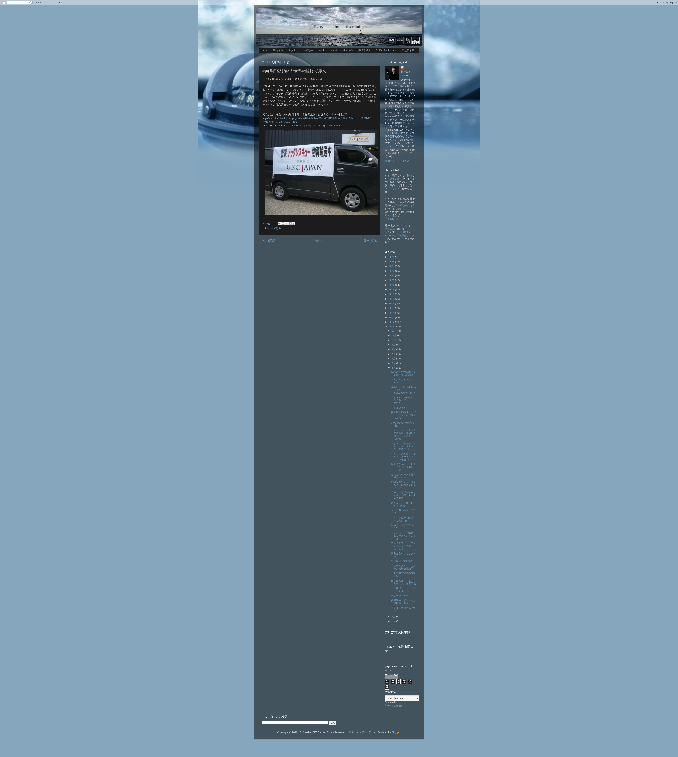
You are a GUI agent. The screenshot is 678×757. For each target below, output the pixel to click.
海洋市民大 (364, 50)
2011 (392, 326)
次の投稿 (269, 241)
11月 (394, 335)
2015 (392, 308)
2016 (392, 303)
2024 (392, 266)
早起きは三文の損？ (402, 561)
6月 (394, 358)
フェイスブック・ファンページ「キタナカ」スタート (403, 546)
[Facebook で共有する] (290, 223)
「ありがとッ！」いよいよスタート (403, 589)
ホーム (320, 241)
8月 (394, 349)
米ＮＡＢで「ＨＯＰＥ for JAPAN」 (403, 504)
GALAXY (348, 50)
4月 (394, 368)
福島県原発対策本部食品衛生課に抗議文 (403, 373)
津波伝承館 (408, 50)
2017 (392, 299)
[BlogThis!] (283, 223)
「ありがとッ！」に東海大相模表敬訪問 (403, 567)
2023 (392, 271)
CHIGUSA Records (386, 50)
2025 (392, 261)
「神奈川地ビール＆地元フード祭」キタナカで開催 (403, 495)
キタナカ (293, 50)
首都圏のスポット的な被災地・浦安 (403, 602)
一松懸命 (308, 50)
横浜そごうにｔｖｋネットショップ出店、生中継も (403, 467)
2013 (392, 317)
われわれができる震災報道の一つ (403, 476)
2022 (392, 275)
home (265, 50)
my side (401, 225)
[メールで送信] (279, 223)
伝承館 (403, 235)
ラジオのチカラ (399, 596)
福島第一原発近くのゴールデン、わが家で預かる (403, 415)
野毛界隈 (278, 50)
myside (334, 50)
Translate (397, 706)
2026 (392, 257)
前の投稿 (370, 241)
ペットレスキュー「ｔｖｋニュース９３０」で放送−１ (403, 457)
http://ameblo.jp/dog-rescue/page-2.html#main (315, 125)
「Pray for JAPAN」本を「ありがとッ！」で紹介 (403, 400)
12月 (395, 330)
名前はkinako (398, 407)
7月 (394, 354)
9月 (394, 344)
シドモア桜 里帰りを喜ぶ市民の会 (402, 519)
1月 (394, 621)
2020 (392, 285)
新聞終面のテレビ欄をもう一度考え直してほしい (403, 485)
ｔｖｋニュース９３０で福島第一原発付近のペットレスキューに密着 (403, 434)
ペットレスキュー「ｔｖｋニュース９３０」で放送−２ (403, 446)
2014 (392, 313)
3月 (394, 616)
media (321, 50)
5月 (394, 363)
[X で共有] (286, 223)
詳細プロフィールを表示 (398, 161)
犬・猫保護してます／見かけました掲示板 (403, 582)
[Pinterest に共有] (293, 223)
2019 (392, 289)
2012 (392, 322)
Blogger (396, 732)
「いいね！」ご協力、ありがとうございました (403, 536)
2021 (392, 280)
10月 (395, 340)
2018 (392, 294)
